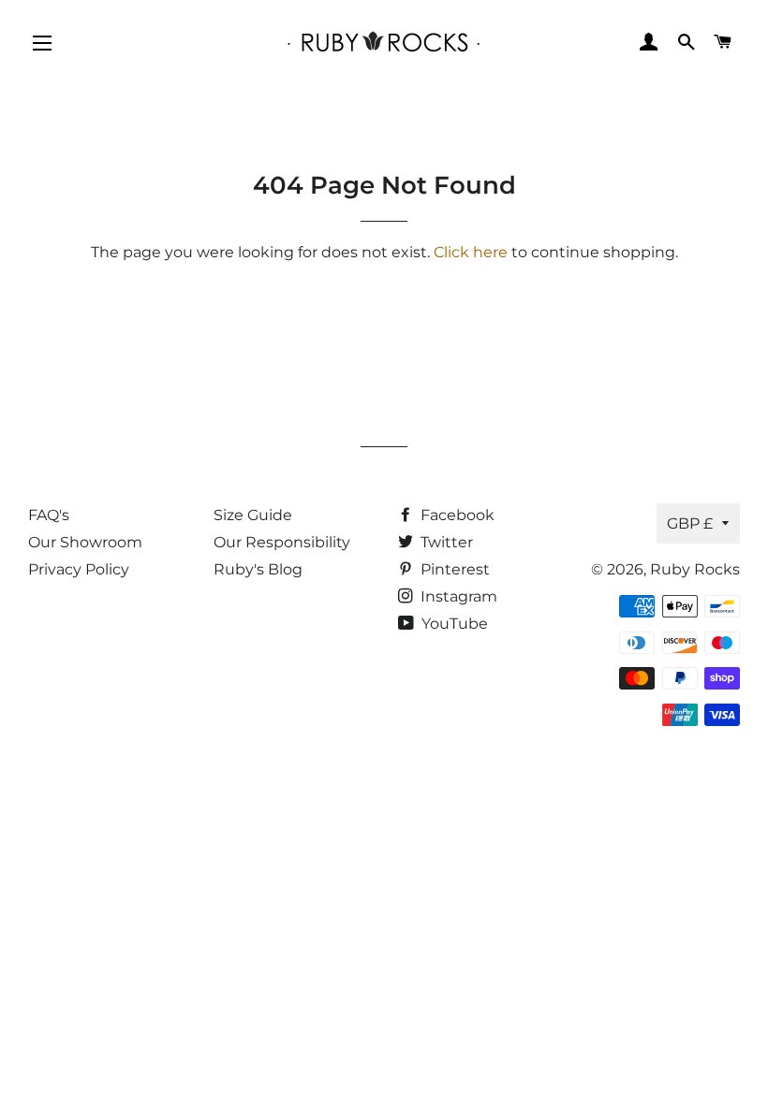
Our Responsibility (282, 542)
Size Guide (253, 515)
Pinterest (453, 569)
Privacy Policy (78, 569)
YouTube (453, 623)
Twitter (445, 542)
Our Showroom (85, 542)
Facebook (456, 515)
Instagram (457, 596)
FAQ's (48, 515)
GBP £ (690, 523)
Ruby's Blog (258, 569)
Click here (471, 252)
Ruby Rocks (695, 569)
